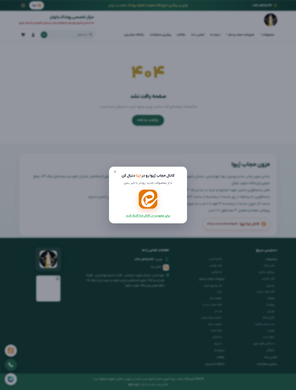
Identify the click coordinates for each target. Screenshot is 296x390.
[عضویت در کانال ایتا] (148, 199)
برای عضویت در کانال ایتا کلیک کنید (148, 216)
